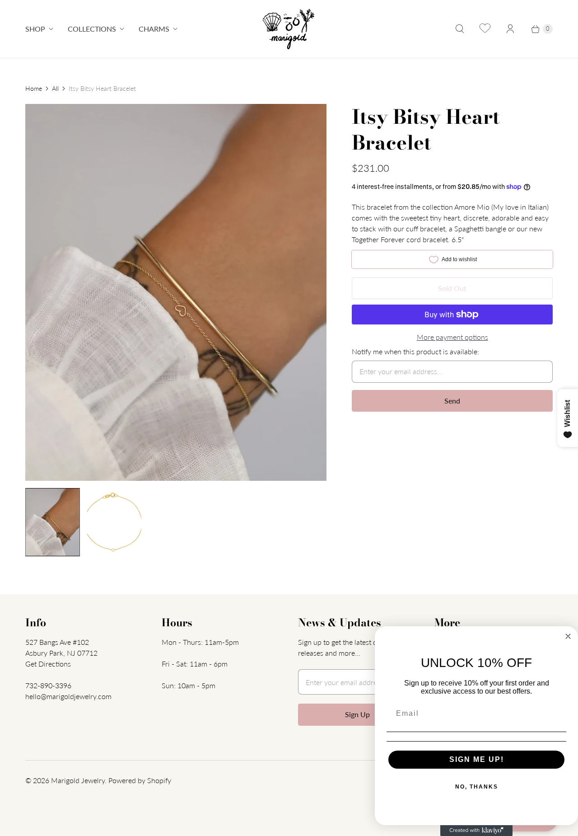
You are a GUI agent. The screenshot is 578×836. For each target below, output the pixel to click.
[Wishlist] (485, 29)
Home (33, 88)
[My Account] (510, 29)
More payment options (452, 337)
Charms (154, 28)
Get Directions (48, 663)
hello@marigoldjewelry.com (68, 696)
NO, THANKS (476, 787)
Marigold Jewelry (78, 780)
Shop (35, 28)
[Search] (459, 29)
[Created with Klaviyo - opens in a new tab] (476, 830)
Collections (92, 28)
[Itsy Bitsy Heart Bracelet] (175, 292)
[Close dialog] (568, 636)
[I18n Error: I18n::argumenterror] (52, 522)
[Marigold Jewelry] (289, 29)
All (55, 88)
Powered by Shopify (139, 780)
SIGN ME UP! (476, 759)
